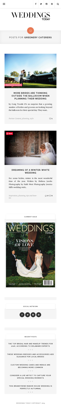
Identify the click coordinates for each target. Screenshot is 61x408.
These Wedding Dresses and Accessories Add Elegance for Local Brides (30, 355)
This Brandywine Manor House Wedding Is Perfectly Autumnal (30, 387)
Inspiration (13, 196)
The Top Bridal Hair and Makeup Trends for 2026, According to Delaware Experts (30, 345)
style (32, 118)
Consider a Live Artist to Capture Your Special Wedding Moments (30, 377)
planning (25, 118)
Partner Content (15, 118)
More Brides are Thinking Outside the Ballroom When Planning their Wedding (30, 96)
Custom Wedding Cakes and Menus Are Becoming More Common (30, 366)
